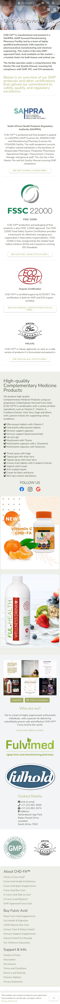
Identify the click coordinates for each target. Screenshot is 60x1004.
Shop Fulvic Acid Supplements (19, 916)
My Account (9, 964)
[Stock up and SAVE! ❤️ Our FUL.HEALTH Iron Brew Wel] (12, 686)
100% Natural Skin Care (16, 925)
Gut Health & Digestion (15, 920)
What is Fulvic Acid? (14, 877)
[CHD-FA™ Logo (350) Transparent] (6, 9)
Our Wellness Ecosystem (16, 942)
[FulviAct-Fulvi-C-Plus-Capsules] (30, 532)
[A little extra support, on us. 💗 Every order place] (48, 686)
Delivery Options (12, 977)
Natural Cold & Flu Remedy (17, 938)
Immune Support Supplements (19, 933)
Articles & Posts (12, 955)
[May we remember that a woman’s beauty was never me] (30, 668)
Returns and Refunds (14, 972)
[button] (26, 3)
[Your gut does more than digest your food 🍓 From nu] (30, 686)
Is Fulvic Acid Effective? (15, 899)
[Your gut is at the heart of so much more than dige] (12, 668)
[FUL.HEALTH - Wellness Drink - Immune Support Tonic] (30, 610)
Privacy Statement (13, 981)
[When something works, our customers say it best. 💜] (48, 668)
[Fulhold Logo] (30, 776)
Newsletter (9, 959)
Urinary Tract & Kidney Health (19, 929)
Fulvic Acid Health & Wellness (19, 881)
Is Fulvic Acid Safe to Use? (17, 894)
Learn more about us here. (30, 730)
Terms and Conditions (14, 968)
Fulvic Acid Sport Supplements (19, 886)
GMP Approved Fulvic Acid (17, 903)
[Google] (53, 3)
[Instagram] (48, 3)
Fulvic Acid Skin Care (14, 890)
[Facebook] (42, 3)
